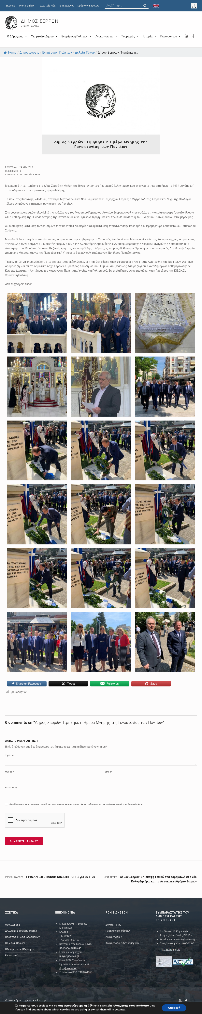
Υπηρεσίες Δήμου (42, 36)
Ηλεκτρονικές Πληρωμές (19, 949)
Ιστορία (147, 36)
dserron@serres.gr (70, 947)
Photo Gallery (26, 5)
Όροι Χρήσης (12, 924)
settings (120, 1009)
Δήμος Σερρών (39, 21)
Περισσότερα (168, 36)
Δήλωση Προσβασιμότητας (21, 930)
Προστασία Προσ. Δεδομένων (22, 936)
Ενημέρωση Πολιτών (75, 36)
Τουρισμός (128, 36)
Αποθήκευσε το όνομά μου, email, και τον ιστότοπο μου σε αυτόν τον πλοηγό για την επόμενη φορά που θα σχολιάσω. (76, 804)
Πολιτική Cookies (15, 943)
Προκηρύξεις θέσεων (118, 930)
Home (12, 52)
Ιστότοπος (11, 787)
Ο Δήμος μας (15, 36)
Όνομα (9, 771)
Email (108, 771)
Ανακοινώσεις (104, 36)
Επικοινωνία (67, 5)
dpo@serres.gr (68, 968)
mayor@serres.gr (69, 956)
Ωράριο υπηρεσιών (88, 5)
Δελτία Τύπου (85, 52)
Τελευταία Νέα (46, 5)
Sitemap (10, 5)
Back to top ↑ (40, 1000)
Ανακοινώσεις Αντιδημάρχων (122, 943)
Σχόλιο (9, 755)
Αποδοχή (174, 1008)
